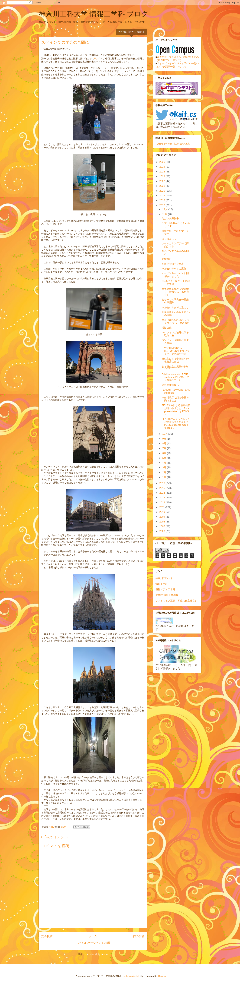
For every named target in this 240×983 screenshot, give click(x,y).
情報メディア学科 (165, 589)
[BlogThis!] (78, 827)
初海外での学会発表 (173, 263)
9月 (164, 438)
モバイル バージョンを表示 (93, 942)
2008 (162, 521)
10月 (165, 433)
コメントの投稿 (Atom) (96, 954)
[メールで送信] (74, 827)
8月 (164, 443)
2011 (162, 507)
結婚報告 (166, 258)
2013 (162, 497)
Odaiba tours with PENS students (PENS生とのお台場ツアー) (175, 377)
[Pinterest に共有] (88, 827)
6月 (164, 453)
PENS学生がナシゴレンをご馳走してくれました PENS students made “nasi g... (176, 423)
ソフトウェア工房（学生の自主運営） (176, 600)
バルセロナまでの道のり (175, 307)
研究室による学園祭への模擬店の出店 (175, 360)
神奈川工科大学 (164, 578)
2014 (162, 492)
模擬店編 (166, 327)
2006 (162, 531)
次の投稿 (47, 936)
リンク (97, 58)
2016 (162, 483)
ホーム (93, 936)
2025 (162, 166)
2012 (162, 502)
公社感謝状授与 (170, 384)
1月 (164, 477)
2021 (162, 185)
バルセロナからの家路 (174, 268)
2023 (162, 176)
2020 (162, 190)
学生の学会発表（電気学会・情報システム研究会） (175, 292)
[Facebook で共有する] (84, 827)
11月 (165, 214)
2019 (162, 195)
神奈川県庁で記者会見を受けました (175, 399)
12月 (165, 209)
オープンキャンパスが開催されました (175, 275)
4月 (164, 462)
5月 (164, 457)
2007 (162, 526)
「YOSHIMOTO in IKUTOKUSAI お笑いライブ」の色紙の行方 (176, 351)
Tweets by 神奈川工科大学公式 (172, 143)
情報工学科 (161, 583)
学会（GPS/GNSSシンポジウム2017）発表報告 (176, 321)
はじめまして (169, 238)
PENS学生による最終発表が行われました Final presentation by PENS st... (176, 409)
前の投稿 (138, 936)
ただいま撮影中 (170, 218)
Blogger (162, 976)
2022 (162, 181)
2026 (162, 161)
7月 (164, 448)
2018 (162, 200)
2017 (162, 205)
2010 (162, 512)
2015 (162, 488)
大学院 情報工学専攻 (166, 595)
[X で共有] (81, 827)
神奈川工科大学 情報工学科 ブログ (93, 14)
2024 (162, 171)
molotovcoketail (131, 976)
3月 (164, 467)
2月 (164, 472)
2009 (162, 516)
